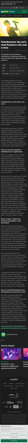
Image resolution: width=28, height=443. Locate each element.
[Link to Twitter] (26, 38)
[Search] (25, 16)
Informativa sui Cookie (5, 430)
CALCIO (10, 15)
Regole (4, 383)
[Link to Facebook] (24, 38)
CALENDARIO (4, 361)
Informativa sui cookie (21, 422)
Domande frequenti (20, 383)
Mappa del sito (14, 388)
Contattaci (11, 383)
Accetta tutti (14, 440)
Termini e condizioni (19, 385)
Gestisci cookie (14, 433)
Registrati (24, 11)
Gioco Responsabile (8, 385)
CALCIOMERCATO (18, 15)
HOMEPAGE (4, 15)
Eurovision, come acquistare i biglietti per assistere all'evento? (9, 366)
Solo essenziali (14, 437)
